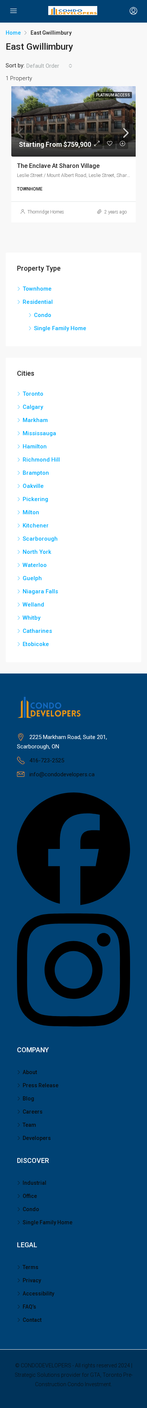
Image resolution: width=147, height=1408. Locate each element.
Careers (33, 1112)
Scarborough (40, 538)
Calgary (33, 407)
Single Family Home (60, 328)
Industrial (34, 1183)
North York (37, 552)
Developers (37, 1138)
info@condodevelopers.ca (62, 774)
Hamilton (35, 446)
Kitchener (36, 525)
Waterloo (35, 565)
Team (29, 1125)
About (30, 1072)
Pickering (35, 499)
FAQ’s (29, 1307)
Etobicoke (36, 644)
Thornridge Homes (46, 212)
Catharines (37, 631)
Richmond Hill (41, 459)
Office (30, 1196)
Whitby (31, 617)
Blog (28, 1099)
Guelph (32, 578)
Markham (35, 420)
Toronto (33, 393)
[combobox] (49, 66)
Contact (32, 1320)
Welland (33, 604)
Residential (38, 302)
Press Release (40, 1085)
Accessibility (38, 1294)
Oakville (33, 486)
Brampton (36, 472)
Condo (42, 315)
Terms (30, 1267)
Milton (31, 512)
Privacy (32, 1280)
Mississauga (39, 433)
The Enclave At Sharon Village (58, 165)
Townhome (37, 288)
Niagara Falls (40, 591)
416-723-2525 (46, 760)
